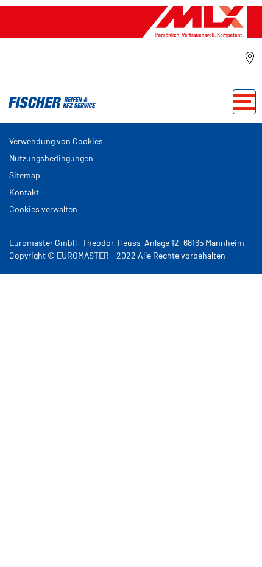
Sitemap (24, 175)
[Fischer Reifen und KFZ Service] (48, 101)
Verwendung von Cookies (56, 141)
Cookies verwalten (43, 209)
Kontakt (24, 192)
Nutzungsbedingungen (51, 158)
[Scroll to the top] (230, 541)
